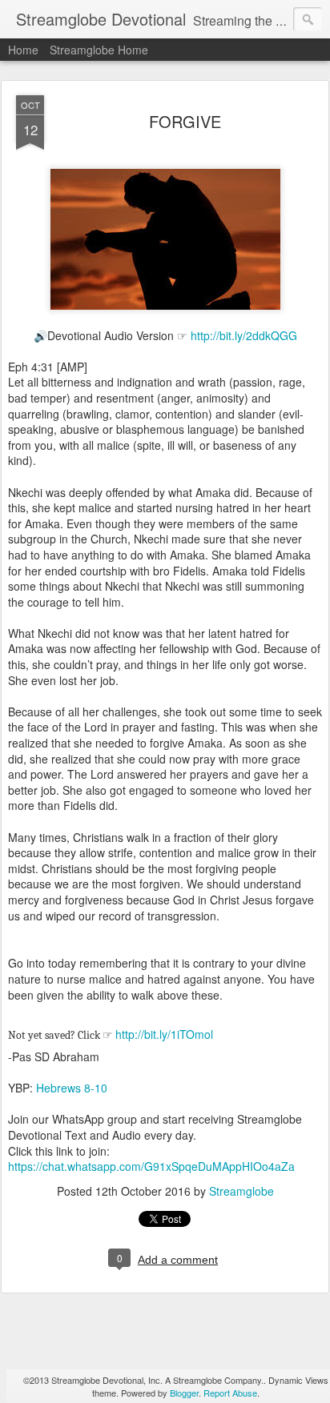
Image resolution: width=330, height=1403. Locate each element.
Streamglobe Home (99, 50)
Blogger (184, 1392)
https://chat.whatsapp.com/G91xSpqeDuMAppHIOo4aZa (151, 1166)
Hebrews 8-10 (71, 1088)
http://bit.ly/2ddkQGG (244, 335)
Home (23, 50)
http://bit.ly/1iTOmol (164, 1034)
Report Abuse (230, 1392)
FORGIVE (185, 121)
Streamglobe (241, 1191)
